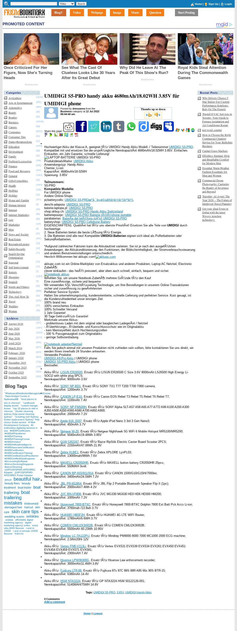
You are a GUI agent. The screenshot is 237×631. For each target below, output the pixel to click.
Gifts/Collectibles (18, 181)
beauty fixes (12, 483)
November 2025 (18, 367)
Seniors (13, 272)
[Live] (178, 131)
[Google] (188, 131)
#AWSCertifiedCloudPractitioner (21, 455)
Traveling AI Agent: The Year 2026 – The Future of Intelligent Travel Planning (217, 200)
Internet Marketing (19, 215)
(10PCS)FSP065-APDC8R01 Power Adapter (18, 473)
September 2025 (18, 377)
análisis (9, 519)
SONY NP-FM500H (73, 407)
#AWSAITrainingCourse (17, 439)
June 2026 (14, 333)
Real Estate (15, 239)
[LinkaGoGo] (61, 135)
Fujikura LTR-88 (70, 570)
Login (228, 4)
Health (12, 185)
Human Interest (17, 205)
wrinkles (32, 516)
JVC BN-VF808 (70, 494)
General (13, 176)
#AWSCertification (14, 450)
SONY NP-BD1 (70, 386)
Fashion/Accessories (20, 161)
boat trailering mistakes (17, 497)
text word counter (212, 130)
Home (198, 4)
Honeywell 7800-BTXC (75, 504)
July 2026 (14, 328)
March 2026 (15, 348)
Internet (13, 210)
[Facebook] (81, 131)
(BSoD (8, 480)
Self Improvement (19, 267)
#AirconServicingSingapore (19, 464)
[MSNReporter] (183, 131)
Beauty (12, 112)
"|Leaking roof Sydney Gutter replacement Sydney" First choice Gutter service (21, 419)
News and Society (19, 234)
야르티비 (19, 533)
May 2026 (14, 338)
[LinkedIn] (106, 131)
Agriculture (15, 98)
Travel (12, 301)
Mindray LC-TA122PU (74, 536)
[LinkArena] (56, 135)
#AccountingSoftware (16, 461)
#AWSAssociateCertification (19, 447)
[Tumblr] (119, 131)
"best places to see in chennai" (20, 401)
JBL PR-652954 (70, 483)
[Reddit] (69, 131)
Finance (13, 166)
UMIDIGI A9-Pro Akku (59, 358)
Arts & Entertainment (20, 103)
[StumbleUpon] (193, 131)
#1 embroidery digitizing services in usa (20, 428)
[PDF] (77, 135)
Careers (13, 127)
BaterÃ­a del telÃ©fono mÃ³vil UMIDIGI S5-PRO (94, 218)
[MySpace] (169, 131)
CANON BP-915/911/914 (76, 473)
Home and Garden (19, 200)
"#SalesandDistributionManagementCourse (28, 393)
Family (12, 156)
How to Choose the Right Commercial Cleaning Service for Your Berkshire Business (217, 140)
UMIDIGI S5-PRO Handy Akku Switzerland (94, 211)
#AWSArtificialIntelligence (18, 444)
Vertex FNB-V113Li (73, 546)
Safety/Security (17, 249)
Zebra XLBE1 (69, 452)
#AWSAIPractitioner (15, 433)
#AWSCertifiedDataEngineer (20, 458)
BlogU (58, 12)
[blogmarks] (51, 135)
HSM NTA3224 (70, 581)
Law (11, 220)
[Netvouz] (66, 135)
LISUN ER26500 (71, 372)
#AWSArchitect (13, 442)
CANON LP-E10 (71, 396)
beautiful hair (27, 479)
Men (11, 229)
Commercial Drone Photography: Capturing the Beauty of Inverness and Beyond (215, 185)
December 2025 (17, 362)
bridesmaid (31, 503)
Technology (15, 291)
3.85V (120, 592)
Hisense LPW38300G (74, 560)
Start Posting (186, 12)
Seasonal (14, 262)
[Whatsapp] (131, 131)
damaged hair (13, 507)
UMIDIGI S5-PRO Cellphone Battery (86, 222)
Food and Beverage (19, 171)
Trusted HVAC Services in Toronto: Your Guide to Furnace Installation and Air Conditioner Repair (217, 119)
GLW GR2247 (69, 442)
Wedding (14, 306)
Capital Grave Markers (215, 151)
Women (13, 311)
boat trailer (24, 487)
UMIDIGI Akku (83, 161)
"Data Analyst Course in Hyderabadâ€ (17, 397)
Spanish (13, 282)
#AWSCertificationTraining (18, 453)
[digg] (156, 131)
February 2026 (17, 353)
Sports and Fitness (19, 287)
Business (14, 122)
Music (135, 12)
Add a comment (54, 602)
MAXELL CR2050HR (74, 462)
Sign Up (213, 4)
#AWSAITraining (13, 436)
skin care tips (25, 511)
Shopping (14, 277)
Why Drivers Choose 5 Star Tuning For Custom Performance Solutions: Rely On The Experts (216, 103)
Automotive (15, 107)
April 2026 (15, 343)
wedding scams (14, 516)
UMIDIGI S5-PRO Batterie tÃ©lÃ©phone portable (98, 215)
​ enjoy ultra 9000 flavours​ (21, 526)
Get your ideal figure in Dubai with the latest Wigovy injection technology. (215, 214)
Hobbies (13, 190)
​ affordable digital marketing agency (18, 521)
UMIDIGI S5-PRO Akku (60, 362)
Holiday (13, 195)
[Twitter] (94, 131)
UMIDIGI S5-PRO (181, 147)
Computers (15, 132)
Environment (16, 151)
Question (155, 12)
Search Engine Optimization (17, 255)
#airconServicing (13, 467)
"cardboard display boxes (19, 404)
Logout (98, 613)
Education (14, 146)
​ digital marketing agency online (17, 524)
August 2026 (16, 323)
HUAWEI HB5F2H (72, 515)
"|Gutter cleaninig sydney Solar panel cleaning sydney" (19, 414)
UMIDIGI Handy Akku (138, 592)
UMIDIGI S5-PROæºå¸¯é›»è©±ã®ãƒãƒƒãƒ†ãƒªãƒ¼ (99, 200)
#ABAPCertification (20, 430)
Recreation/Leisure (19, 244)
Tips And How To (19, 296)
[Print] (71, 135)
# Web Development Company (19, 423)
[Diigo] (144, 131)
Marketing (14, 224)
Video (77, 12)
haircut (28, 507)
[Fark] (46, 135)
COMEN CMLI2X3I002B (76, 525)
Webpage (97, 12)
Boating (13, 117)
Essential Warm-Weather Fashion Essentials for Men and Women (215, 171)
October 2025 (16, 372)
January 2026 (16, 358)
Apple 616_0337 (71, 421)
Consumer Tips (17, 137)
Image (117, 12)
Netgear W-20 (69, 431)
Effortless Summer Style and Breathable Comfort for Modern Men (216, 159)
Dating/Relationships (20, 142)
